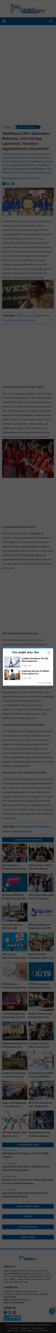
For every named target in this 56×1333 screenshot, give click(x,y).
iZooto (49, 683)
